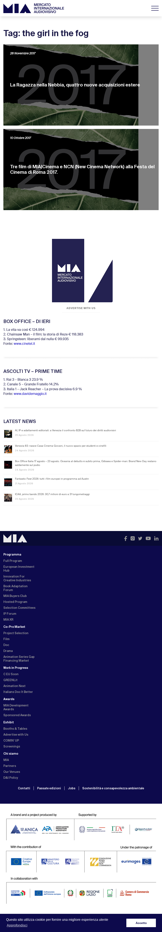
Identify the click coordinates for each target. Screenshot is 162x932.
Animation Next (14, 686)
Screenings (11, 746)
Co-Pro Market (14, 627)
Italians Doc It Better (18, 692)
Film (6, 639)
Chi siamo (10, 753)
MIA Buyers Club (15, 596)
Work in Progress (15, 668)
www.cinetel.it (24, 344)
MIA (6, 760)
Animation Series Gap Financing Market (19, 658)
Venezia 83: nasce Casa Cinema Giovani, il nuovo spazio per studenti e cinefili (60, 446)
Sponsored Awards (17, 715)
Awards (8, 699)
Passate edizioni (49, 788)
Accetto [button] (141, 923)
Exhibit (8, 722)
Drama (8, 651)
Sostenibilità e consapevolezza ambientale (113, 788)
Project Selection (15, 633)
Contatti (24, 788)
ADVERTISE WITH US (81, 308)
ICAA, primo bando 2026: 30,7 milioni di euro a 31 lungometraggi (52, 494)
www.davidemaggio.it (30, 394)
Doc (6, 645)
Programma (12, 554)
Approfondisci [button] (17, 925)
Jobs (71, 788)
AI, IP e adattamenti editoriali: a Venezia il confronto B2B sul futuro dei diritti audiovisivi (65, 430)
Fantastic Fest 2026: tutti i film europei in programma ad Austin (52, 479)
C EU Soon (11, 674)
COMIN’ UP (11, 740)
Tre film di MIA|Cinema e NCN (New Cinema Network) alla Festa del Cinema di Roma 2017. (82, 169)
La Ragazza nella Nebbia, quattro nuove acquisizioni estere (75, 85)
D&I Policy (10, 778)
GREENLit (10, 680)
